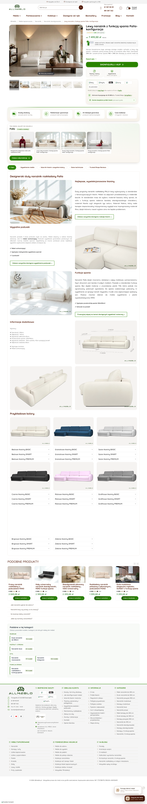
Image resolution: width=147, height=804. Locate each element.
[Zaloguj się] (120, 8)
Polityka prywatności (97, 701)
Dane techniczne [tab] (77, 167)
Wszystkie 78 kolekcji (62, 770)
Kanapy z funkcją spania (125, 731)
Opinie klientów (69, 723)
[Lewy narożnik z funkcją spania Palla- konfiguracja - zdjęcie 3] (35, 85)
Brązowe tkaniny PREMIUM (23, 548)
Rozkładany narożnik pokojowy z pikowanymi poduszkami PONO (73, 586)
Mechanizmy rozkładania (72, 711)
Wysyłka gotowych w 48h (91, 2)
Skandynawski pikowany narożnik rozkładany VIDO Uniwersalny (46, 586)
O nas (92, 692)
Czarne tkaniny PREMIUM (22, 504)
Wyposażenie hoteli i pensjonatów (97, 714)
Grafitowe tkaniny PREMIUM (110, 504)
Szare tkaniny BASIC (107, 449)
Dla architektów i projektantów (96, 719)
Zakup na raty (69, 714)
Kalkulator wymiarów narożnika (110, 755)
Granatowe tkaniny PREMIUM (67, 459)
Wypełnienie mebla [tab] (27, 167)
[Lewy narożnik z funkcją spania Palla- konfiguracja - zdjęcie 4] (46, 85)
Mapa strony (94, 723)
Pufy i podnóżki (16, 770)
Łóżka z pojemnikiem (18, 755)
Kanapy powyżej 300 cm (125, 719)
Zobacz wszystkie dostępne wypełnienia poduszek (31, 263)
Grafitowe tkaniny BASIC (108, 494)
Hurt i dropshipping (97, 710)
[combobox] (60, 7)
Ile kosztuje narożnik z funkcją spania (112, 758)
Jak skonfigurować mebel (73, 695)
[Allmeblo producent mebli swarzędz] (20, 690)
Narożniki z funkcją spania (126, 734)
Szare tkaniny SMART (107, 454)
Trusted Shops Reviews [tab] (98, 167)
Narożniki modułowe (124, 701)
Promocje (106, 15)
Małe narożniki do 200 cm (126, 692)
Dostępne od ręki (71, 15)
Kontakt (130, 15)
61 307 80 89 (109, 7)
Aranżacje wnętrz (105, 749)
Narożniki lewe (122, 707)
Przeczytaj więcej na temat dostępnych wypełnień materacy (100, 314)
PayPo (120, 90)
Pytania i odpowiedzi (97, 707)
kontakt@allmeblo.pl (18, 710)
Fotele (13, 758)
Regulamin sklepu (96, 698)
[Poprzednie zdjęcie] (11, 85)
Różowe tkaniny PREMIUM (66, 504)
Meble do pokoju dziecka (63, 755)
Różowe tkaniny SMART (65, 499)
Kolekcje (52, 15)
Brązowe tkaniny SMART (22, 544)
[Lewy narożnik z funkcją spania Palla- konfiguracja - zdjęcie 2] (25, 85)
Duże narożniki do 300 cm (126, 695)
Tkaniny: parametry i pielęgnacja (71, 702)
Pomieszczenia (33, 15)
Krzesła (13, 761)
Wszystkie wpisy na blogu (108, 764)
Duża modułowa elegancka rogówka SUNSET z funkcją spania (100, 586)
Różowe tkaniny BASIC (64, 494)
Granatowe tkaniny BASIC (66, 449)
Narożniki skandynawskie (125, 725)
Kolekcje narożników (62, 758)
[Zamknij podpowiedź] (143, 787)
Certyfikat (128, 95)
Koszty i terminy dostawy (73, 692)
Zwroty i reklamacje (71, 717)
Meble (16, 15)
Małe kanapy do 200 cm (125, 713)
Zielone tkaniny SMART (65, 544)
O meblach (103, 752)
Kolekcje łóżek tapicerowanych (66, 764)
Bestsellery (91, 15)
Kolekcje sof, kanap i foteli (64, 761)
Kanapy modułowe (123, 704)
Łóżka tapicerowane (18, 752)
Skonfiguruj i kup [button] (110, 64)
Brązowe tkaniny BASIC (22, 539)
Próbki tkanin (94, 695)
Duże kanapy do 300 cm (125, 716)
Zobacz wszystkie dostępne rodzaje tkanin (93, 217)
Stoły (13, 764)
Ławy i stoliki (15, 767)
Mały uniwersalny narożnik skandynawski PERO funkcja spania (19, 586)
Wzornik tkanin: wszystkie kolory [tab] (53, 167)
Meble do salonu (61, 746)
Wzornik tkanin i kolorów (72, 698)
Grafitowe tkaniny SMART (109, 499)
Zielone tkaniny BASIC (64, 539)
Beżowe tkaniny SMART (22, 454)
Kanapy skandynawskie (125, 728)
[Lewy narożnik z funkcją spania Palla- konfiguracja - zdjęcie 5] (57, 85)
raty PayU (101, 90)
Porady (101, 746)
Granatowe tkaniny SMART (66, 454)
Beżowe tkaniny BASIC (21, 449)
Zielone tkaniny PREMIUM (66, 548)
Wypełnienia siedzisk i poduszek (71, 707)
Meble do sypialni (61, 749)
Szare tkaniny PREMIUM (108, 459)
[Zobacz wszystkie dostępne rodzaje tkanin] (117, 521)
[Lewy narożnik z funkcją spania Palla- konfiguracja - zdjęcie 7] (78, 85)
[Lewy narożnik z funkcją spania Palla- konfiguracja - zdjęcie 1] (14, 85)
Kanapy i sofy (16, 749)
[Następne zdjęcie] (81, 85)
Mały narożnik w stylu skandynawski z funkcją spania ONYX (127, 586)
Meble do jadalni (61, 752)
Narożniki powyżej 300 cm (126, 698)
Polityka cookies (96, 704)
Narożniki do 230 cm (124, 722)
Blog (118, 15)
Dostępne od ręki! (71, 2)
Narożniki (14, 746)
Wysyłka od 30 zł (53, 2)
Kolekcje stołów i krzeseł (63, 767)
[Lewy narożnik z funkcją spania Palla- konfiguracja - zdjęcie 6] (67, 85)
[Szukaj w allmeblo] (81, 7)
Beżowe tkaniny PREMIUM (23, 459)
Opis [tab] (12, 167)
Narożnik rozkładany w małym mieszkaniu (114, 761)
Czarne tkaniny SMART (21, 499)
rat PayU (49, 707)
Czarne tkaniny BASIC (21, 494)
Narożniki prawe (122, 710)
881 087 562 (108, 11)
